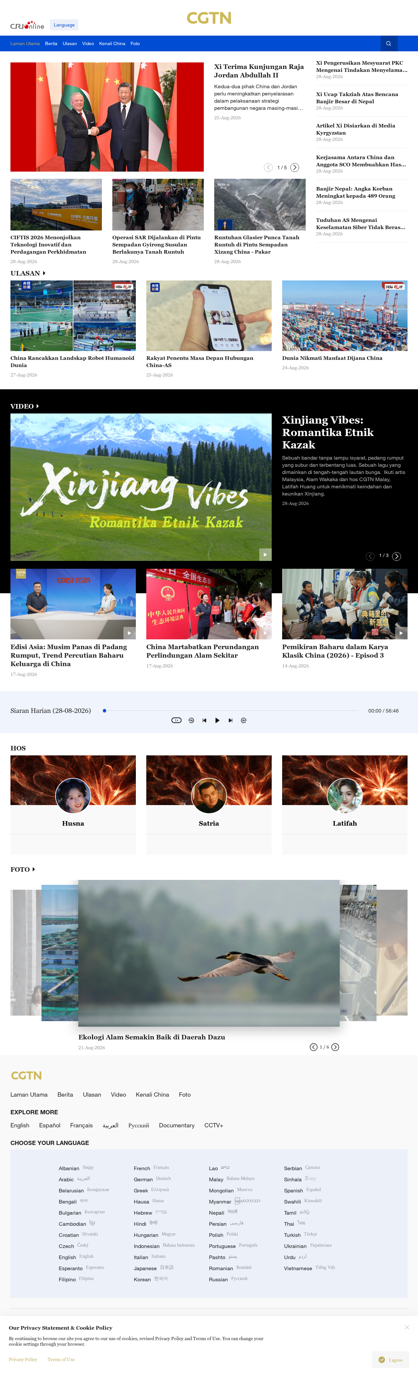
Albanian (76, 1168)
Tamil (297, 1212)
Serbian (302, 1168)
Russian (228, 1279)
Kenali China (152, 1094)
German (152, 1179)
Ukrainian (307, 1246)
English (19, 1125)
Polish (223, 1235)
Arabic (74, 1179)
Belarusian (84, 1190)
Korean (151, 1279)
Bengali (73, 1201)
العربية (111, 1125)
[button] (268, 167)
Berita (65, 1094)
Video (118, 1094)
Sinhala (300, 1179)
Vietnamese (309, 1268)
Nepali (223, 1212)
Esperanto (81, 1268)
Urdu (295, 1257)
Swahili (303, 1201)
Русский (138, 1125)
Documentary (177, 1125)
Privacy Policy (23, 1359)
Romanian (230, 1268)
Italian (150, 1257)
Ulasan (92, 1094)
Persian (226, 1224)
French (151, 1168)
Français (81, 1125)
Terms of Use (61, 1359)
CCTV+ (213, 1125)
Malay (231, 1179)
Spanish (302, 1190)
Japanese (154, 1268)
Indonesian (164, 1246)
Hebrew (150, 1212)
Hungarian (155, 1235)
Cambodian (77, 1224)
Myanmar (234, 1201)
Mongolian (230, 1190)
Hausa (149, 1201)
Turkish (300, 1235)
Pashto (223, 1257)
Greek (151, 1190)
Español (49, 1125)
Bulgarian (82, 1212)
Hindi (145, 1224)
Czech (73, 1246)
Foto (185, 1094)
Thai (294, 1224)
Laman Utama (29, 1094)
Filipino (76, 1279)
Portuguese (233, 1246)
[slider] (104, 710)
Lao (219, 1168)
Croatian (78, 1235)
